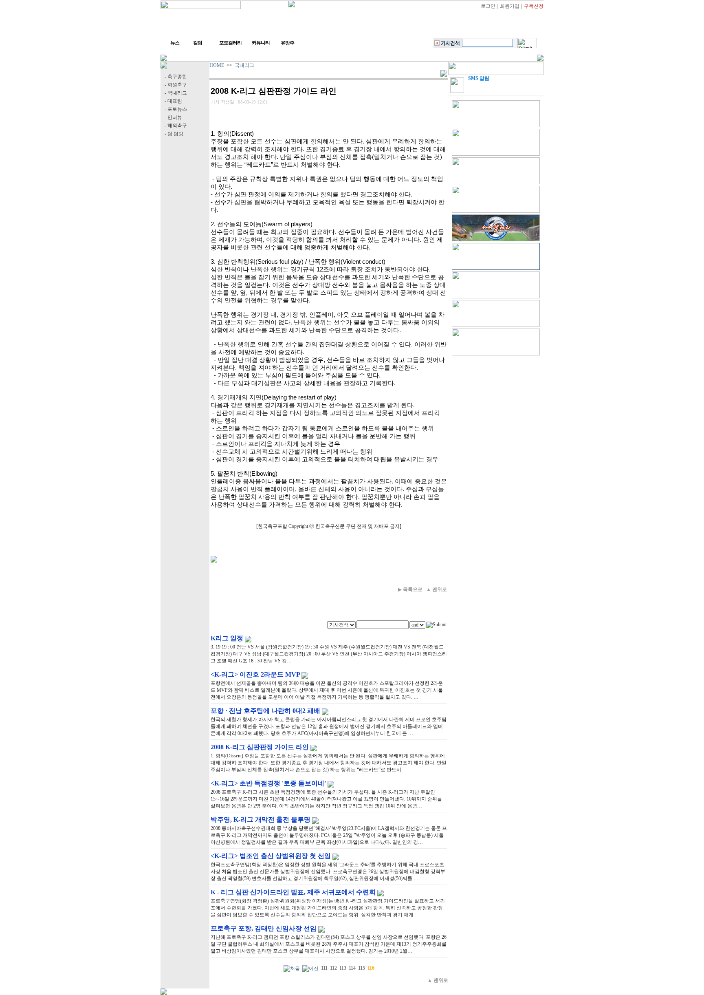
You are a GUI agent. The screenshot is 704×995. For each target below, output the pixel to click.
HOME (216, 65)
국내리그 (244, 65)
